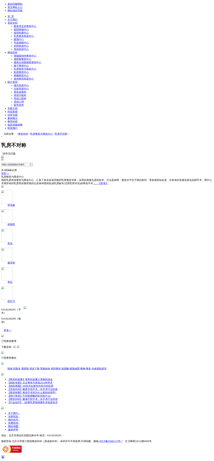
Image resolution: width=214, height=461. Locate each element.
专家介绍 (13, 108)
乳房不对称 (61, 134)
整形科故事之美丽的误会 (39, 379)
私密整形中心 (21, 72)
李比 (10, 282)
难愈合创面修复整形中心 (27, 62)
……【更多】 (100, 183)
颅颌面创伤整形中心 (25, 55)
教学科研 (13, 121)
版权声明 (13, 429)
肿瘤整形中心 (21, 75)
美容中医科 (20, 95)
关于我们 (13, 19)
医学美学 (19, 105)
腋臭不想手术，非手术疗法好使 (40, 389)
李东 (10, 243)
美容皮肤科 (20, 92)
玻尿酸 (65, 368)
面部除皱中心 (21, 29)
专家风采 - (14, 416)
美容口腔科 (20, 98)
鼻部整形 (56, 368)
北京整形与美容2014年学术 (30, 382)
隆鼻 (88, 368)
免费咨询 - (14, 423)
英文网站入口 (15, 7)
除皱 (10, 368)
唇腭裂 (25, 368)
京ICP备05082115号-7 (111, 441)
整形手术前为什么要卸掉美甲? (39, 392)
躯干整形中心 (21, 65)
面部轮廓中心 (21, 32)
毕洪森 (11, 205)
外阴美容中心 (21, 46)
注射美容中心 (21, 88)
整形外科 (13, 52)
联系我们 (13, 128)
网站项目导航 (15, 10)
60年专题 (13, 115)
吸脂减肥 (75, 368)
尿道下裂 (34, 368)
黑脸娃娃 (45, 368)
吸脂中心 (19, 39)
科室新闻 (13, 111)
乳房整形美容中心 (24, 36)
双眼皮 (17, 368)
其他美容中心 (21, 49)
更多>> (5, 173)
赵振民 (11, 224)
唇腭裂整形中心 (22, 59)
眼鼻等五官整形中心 (25, 26)
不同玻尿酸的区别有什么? (37, 395)
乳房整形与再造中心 (25, 69)
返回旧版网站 (15, 4)
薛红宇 (11, 301)
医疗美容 (13, 82)
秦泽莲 (11, 262)
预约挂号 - (14, 419)
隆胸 (82, 368)
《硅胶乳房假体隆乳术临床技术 (40, 402)
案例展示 (13, 118)
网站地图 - (14, 426)
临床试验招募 (15, 124)
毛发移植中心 (21, 42)
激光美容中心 (21, 85)
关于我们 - (14, 413)
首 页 (11, 16)
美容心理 (19, 101)
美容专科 (13, 23)
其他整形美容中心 (24, 78)
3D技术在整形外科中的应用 (38, 386)
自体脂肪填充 (99, 368)
